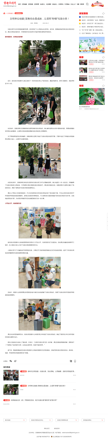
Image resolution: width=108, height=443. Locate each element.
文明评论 (60, 4)
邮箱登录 (57, 428)
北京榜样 (48, 4)
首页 (19, 4)
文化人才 (73, 4)
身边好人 (54, 4)
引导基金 (67, 4)
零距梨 (36, 23)
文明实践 (30, 4)
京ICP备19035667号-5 (43, 436)
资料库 (82, 4)
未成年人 (42, 4)
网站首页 (47, 428)
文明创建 (24, 4)
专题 (78, 4)
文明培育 (36, 4)
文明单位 (18, 13)
